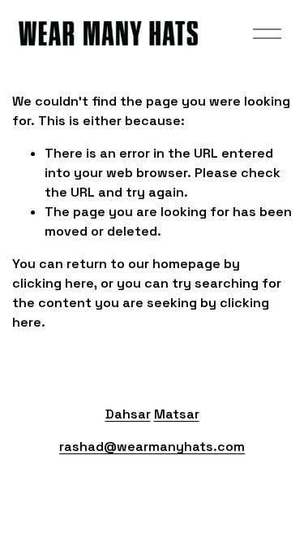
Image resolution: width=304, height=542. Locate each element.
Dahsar (128, 414)
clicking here (53, 283)
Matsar (176, 414)
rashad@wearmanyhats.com (152, 446)
